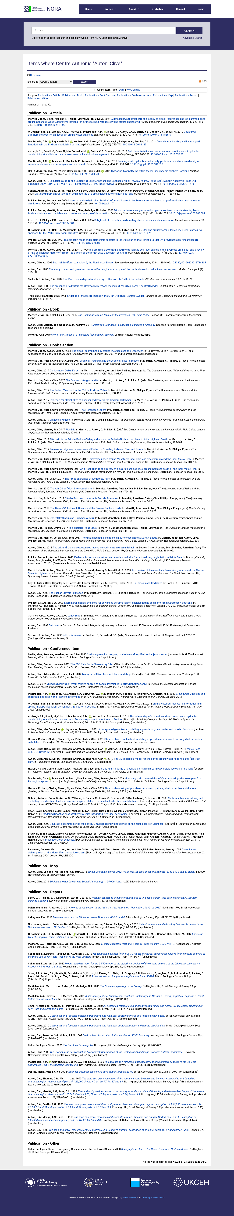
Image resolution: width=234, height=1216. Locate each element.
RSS (204, 81)
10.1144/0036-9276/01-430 (84, 174)
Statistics (157, 9)
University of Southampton (153, 1198)
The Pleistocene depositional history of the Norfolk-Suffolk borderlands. (104, 279)
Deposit (180, 9)
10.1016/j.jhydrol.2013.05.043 (167, 154)
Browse (109, 9)
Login (201, 9)
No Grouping (133, 89)
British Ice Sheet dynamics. (59, 839)
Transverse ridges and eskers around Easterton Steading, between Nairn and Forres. (96, 449)
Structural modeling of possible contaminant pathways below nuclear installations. (147, 768)
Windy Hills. (74, 615)
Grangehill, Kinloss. (60, 419)
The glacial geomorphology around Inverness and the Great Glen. (108, 350)
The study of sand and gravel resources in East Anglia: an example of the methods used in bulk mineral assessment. (113, 269)
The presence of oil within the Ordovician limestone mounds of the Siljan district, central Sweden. (104, 286)
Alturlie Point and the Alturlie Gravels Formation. (91, 498)
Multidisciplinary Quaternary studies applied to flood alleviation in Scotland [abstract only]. (96, 683)
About (132, 9)
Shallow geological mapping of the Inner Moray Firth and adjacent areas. (127, 654)
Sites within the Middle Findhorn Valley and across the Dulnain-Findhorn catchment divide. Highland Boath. (109, 439)
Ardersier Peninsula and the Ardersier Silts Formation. (109, 360)
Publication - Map (163, 95)
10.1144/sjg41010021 (139, 233)
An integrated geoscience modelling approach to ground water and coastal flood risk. (145, 729)
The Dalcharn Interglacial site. (82, 380)
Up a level (35, 75)
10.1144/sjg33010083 (87, 242)
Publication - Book (72, 95)
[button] (84, 82)
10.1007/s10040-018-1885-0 (154, 134)
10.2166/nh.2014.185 (134, 144)
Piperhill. (70, 429)
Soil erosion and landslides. (148, 583)
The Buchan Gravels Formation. (66, 592)
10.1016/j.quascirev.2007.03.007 (187, 213)
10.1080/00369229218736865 (188, 262)
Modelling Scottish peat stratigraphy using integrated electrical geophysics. (85, 814)
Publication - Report (186, 95)
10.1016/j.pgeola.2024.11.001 (50, 124)
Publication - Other (38, 98)
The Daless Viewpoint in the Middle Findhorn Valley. (78, 390)
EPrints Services (129, 1198)
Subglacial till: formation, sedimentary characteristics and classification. (134, 220)
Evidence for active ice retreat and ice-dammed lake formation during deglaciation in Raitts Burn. (128, 557)
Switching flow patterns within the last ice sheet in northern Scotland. (150, 171)
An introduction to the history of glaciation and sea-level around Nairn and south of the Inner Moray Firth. (138, 468)
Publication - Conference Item (134, 95)
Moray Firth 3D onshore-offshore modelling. (106, 674)
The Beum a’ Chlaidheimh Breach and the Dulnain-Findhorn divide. (86, 508)
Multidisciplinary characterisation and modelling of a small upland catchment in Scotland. (84, 193)
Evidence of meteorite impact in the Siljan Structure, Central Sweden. (106, 295)
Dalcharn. (54, 625)
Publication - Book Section (100, 95)
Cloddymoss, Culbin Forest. (65, 370)
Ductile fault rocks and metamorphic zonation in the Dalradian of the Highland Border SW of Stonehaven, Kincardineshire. (131, 239)
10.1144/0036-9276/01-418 (178, 183)
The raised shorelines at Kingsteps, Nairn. (87, 478)
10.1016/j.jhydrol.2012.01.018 (146, 164)
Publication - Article (49, 95)
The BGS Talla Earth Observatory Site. (91, 664)
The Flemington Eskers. (93, 409)
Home (88, 9)
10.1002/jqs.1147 (103, 203)
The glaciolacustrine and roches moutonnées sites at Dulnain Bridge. (119, 537)
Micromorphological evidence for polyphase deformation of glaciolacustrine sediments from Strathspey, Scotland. (128, 602)
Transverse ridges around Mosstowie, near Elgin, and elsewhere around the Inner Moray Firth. (139, 459)
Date (121, 89)
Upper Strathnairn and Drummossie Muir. (72, 518)
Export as (32, 81)
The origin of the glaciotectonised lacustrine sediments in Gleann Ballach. (94, 547)
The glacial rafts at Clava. (82, 527)
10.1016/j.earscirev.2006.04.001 (56, 223)
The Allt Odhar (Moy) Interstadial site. (71, 488)
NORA (54, 9)
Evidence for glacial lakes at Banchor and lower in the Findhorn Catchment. (91, 400)
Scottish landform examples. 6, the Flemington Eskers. (83, 262)
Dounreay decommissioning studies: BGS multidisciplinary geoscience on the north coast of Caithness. (107, 823)
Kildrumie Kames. (72, 635)
